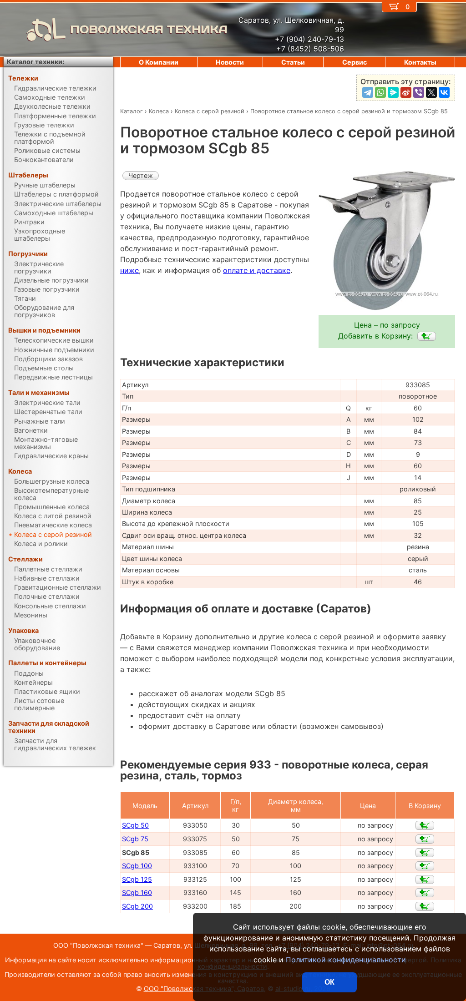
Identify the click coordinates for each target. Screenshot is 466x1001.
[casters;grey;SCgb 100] (424, 865)
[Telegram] (367, 92)
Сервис (354, 62)
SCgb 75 (135, 839)
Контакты (420, 62)
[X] (431, 92)
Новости (230, 62)
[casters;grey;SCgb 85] (426, 336)
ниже (129, 270)
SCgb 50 (135, 825)
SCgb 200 (137, 906)
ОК (329, 982)
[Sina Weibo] (405, 92)
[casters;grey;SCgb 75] (424, 839)
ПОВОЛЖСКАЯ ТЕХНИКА (149, 29)
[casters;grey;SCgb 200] (424, 906)
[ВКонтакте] (444, 92)
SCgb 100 (137, 866)
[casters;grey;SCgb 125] (424, 879)
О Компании (158, 62)
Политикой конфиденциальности (346, 959)
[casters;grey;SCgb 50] (424, 825)
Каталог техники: (35, 62)
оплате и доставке (256, 270)
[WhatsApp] (380, 92)
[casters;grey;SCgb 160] (424, 892)
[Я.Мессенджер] (393, 92)
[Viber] (418, 92)
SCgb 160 (137, 892)
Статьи (293, 62)
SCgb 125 (137, 879)
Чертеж (140, 175)
